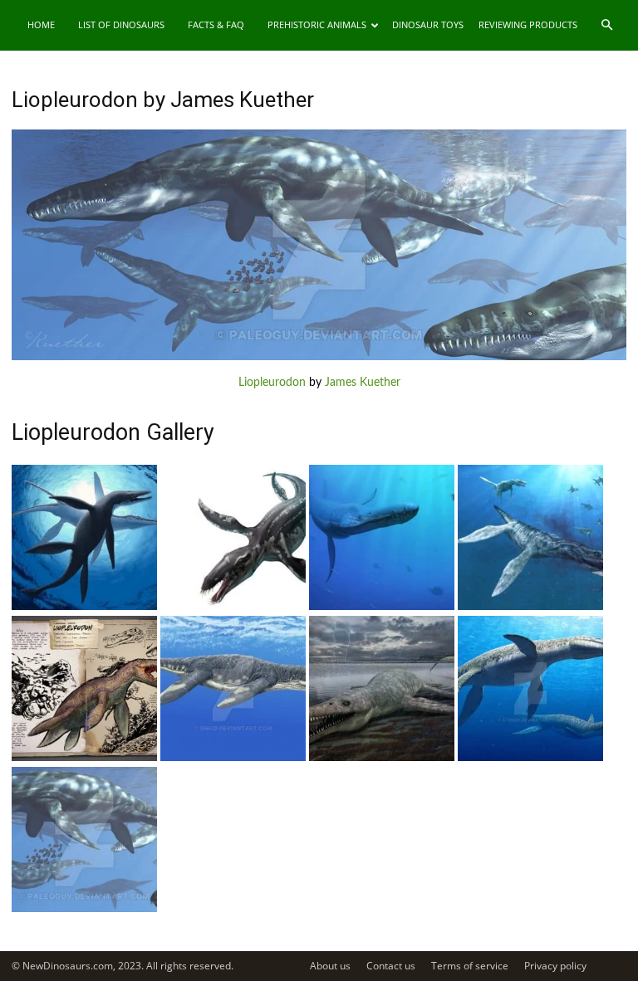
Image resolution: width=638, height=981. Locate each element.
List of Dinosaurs (121, 24)
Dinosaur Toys (428, 24)
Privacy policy (555, 966)
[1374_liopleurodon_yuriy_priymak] (84, 607)
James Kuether (362, 382)
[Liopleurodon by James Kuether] (319, 357)
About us (330, 966)
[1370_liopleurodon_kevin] (84, 758)
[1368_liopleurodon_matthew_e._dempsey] (381, 758)
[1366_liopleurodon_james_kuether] (84, 909)
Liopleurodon (272, 382)
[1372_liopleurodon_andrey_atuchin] (381, 607)
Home (41, 24)
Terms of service (469, 966)
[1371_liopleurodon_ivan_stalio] (530, 607)
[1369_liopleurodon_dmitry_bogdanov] (233, 758)
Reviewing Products (527, 24)
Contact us (390, 966)
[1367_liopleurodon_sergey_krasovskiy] (530, 758)
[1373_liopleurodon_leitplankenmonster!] (233, 607)
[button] (606, 25)
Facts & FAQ (216, 24)
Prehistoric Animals (316, 24)
